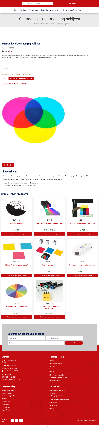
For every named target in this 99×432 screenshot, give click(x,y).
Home (29, 24)
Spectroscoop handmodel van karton (82, 265)
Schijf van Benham (16, 223)
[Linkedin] (16, 420)
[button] (24, 10)
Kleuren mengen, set (49, 265)
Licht (42, 24)
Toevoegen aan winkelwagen (21, 78)
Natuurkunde (36, 24)
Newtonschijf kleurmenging (16, 307)
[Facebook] (12, 420)
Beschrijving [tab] (8, 165)
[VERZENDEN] (74, 343)
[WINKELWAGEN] (83, 3)
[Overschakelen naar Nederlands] (57, 3)
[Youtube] (21, 420)
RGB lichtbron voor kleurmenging (49, 223)
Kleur (47, 24)
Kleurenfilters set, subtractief (16, 265)
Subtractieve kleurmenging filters (82, 223)
